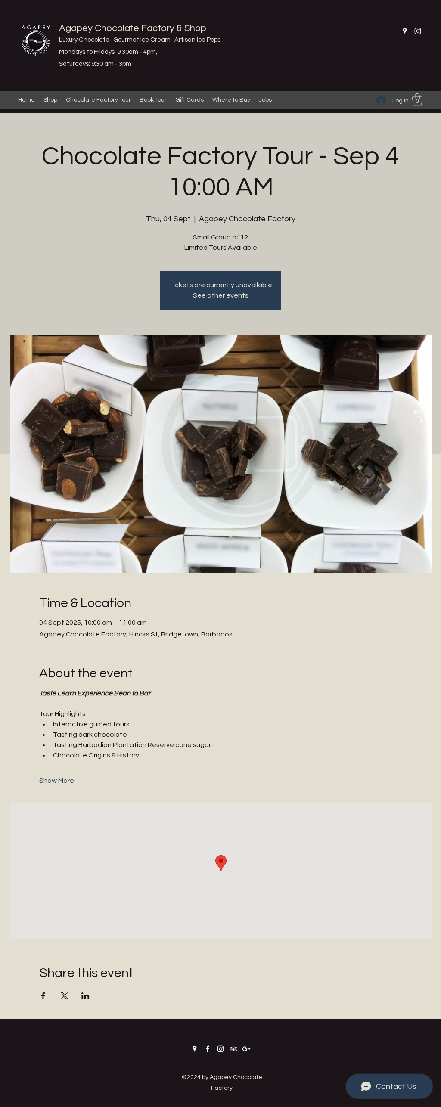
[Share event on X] (64, 995)
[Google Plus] (246, 1049)
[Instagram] (417, 31)
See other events (220, 295)
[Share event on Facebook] (43, 995)
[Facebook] (207, 1049)
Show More (56, 780)
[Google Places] (405, 31)
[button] (417, 99)
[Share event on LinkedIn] (85, 995)
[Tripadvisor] (233, 1049)
